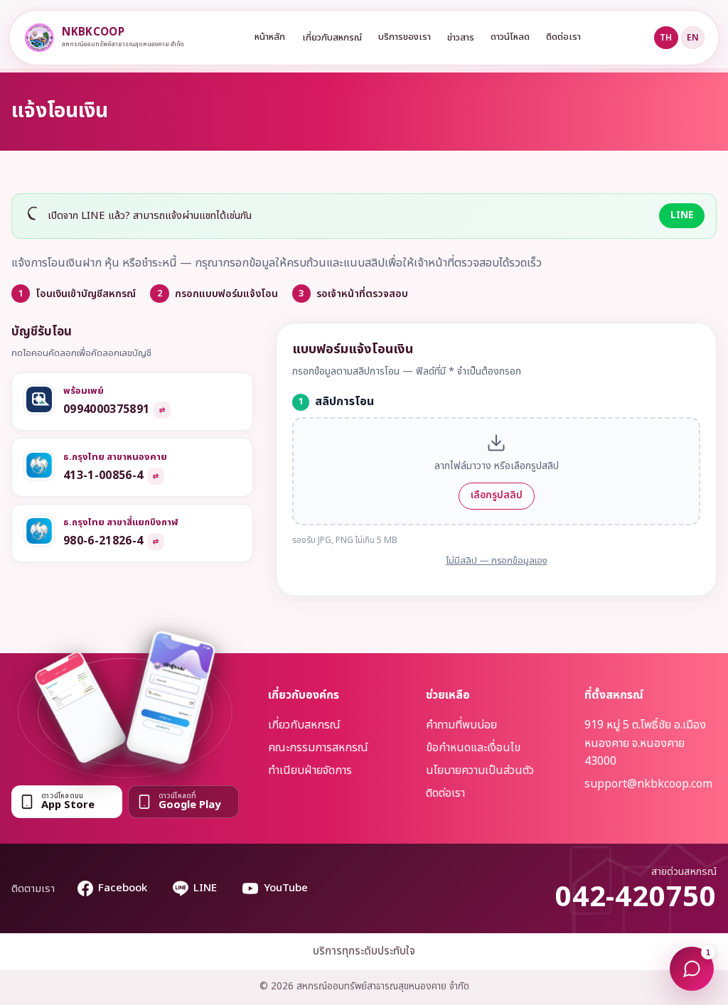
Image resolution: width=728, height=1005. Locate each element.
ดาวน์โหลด (510, 37)
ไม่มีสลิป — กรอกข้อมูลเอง (496, 561)
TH (666, 37)
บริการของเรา (404, 37)
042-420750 (636, 897)
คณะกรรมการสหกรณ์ (318, 747)
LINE (681, 215)
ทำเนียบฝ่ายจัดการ (310, 770)
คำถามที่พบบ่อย (461, 724)
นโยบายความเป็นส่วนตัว (480, 770)
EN (693, 37)
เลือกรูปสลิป (497, 495)
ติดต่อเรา (563, 37)
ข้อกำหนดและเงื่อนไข (473, 747)
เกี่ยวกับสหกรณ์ (332, 38)
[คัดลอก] (162, 410)
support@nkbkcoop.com (648, 783)
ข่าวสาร (460, 38)
